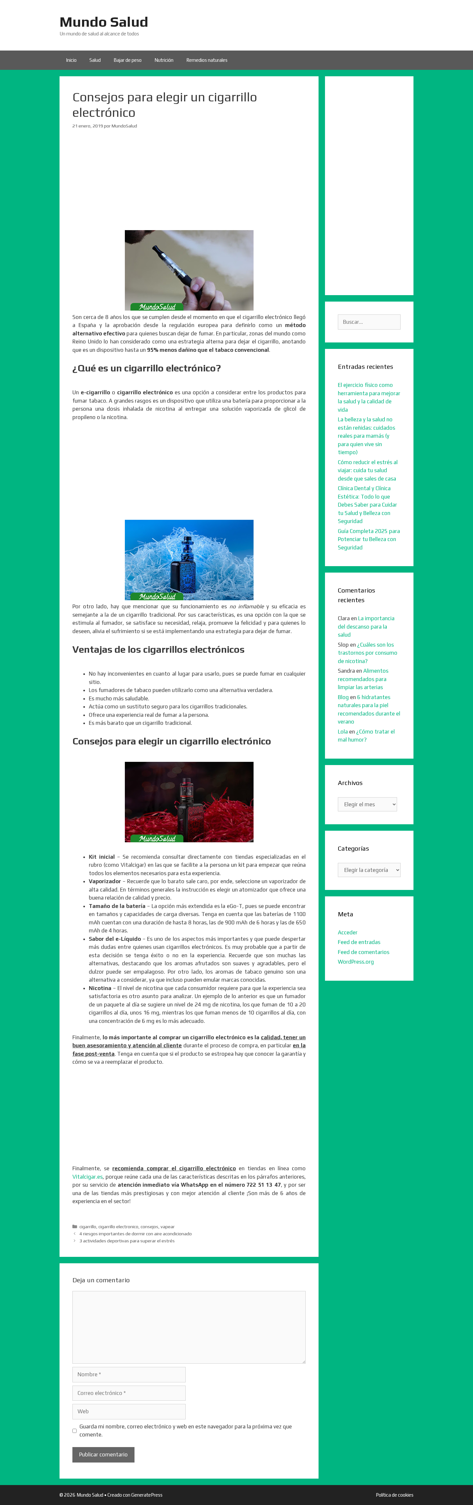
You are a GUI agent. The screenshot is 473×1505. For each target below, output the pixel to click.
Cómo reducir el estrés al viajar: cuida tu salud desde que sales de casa (368, 470)
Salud (95, 60)
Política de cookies (394, 1495)
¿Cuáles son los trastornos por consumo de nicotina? (367, 652)
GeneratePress (146, 1495)
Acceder (347, 932)
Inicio (71, 60)
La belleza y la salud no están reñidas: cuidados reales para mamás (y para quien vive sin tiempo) (366, 435)
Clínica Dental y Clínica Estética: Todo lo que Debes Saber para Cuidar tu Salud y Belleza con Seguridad (367, 504)
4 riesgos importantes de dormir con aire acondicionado (135, 1233)
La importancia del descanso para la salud (366, 626)
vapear (168, 1226)
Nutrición (163, 60)
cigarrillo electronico (118, 1226)
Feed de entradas (359, 942)
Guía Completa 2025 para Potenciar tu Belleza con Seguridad (369, 539)
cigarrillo (87, 1226)
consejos (149, 1226)
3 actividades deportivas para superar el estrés (127, 1240)
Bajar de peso (128, 60)
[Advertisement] (189, 185)
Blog (343, 697)
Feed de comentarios (363, 952)
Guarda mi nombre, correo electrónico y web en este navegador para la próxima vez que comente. (185, 1430)
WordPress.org (356, 961)
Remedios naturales (206, 60)
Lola (343, 731)
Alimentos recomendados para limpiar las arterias (363, 679)
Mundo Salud (104, 21)
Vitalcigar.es (87, 1176)
